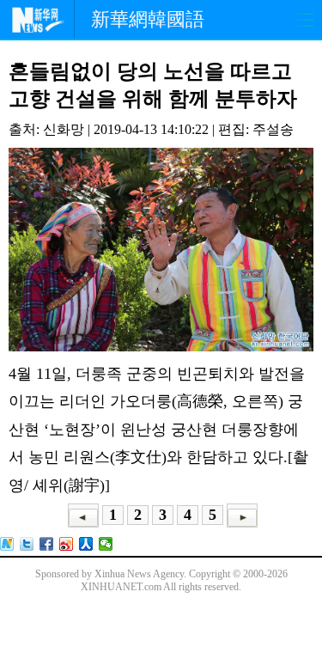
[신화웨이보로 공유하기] (7, 544)
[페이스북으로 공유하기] (46, 544)
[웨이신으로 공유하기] (106, 544)
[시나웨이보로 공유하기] (66, 544)
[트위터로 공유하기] (27, 544)
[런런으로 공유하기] (86, 544)
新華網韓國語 (147, 19)
